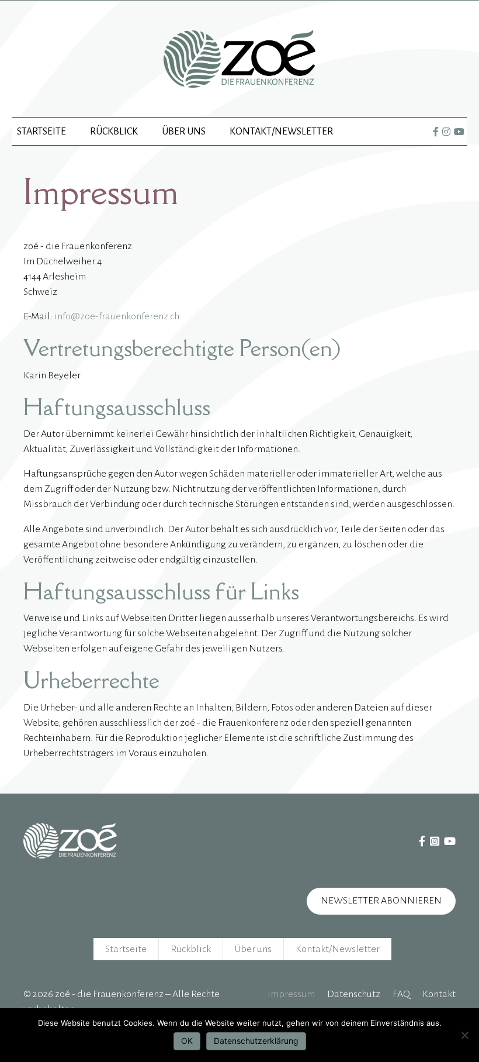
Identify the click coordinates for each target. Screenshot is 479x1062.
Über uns (184, 131)
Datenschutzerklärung (256, 1041)
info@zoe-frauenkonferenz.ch (116, 316)
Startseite (41, 131)
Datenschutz (353, 994)
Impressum (291, 994)
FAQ (401, 994)
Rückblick (114, 131)
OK (187, 1041)
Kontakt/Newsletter (281, 131)
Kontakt (439, 994)
